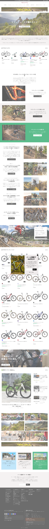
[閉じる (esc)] (37, 255)
